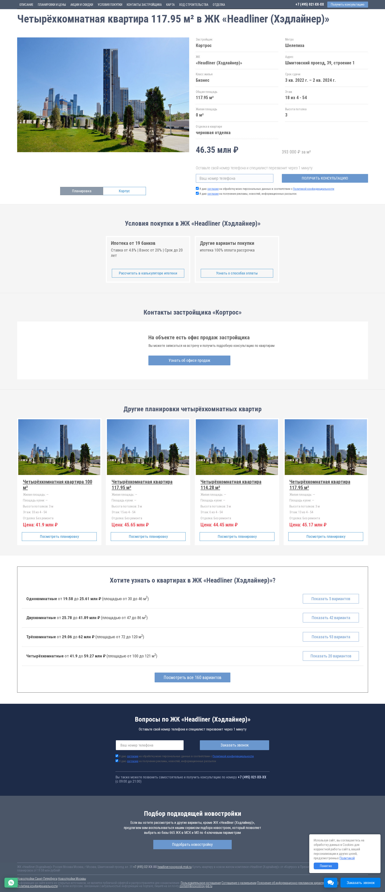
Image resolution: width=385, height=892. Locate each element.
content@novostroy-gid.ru (196, 886)
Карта (170, 4)
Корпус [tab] (124, 191)
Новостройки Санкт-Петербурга (37, 878)
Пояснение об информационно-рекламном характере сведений (297, 883)
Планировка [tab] (81, 191)
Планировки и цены (52, 4)
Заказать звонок (235, 745)
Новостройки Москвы (72, 878)
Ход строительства (193, 4)
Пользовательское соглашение (201, 883)
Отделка (219, 4)
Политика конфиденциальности (37, 886)
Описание (26, 4)
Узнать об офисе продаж (189, 360)
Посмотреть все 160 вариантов (192, 677)
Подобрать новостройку (192, 844)
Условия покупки (110, 4)
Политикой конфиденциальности (313, 188)
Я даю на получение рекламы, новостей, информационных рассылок (248, 193)
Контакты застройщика (144, 4)
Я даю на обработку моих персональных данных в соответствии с (266, 188)
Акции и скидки (81, 4)
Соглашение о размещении (238, 883)
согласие (213, 188)
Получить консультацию (325, 178)
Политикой (347, 858)
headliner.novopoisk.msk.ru (175, 867)
